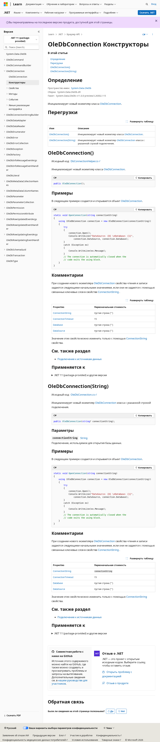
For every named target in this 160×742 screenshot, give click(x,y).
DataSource (59, 330)
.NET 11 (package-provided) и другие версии (80, 375)
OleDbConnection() (60, 67)
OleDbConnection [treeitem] (18, 76)
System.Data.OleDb (81, 88)
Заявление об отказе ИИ (15, 735)
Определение (57, 59)
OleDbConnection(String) (63, 71)
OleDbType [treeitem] (12, 261)
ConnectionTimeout (63, 318)
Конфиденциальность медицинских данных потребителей (34, 739)
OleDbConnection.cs (83, 394)
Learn (51, 34)
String (84, 438)
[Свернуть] (39, 31)
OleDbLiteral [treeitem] (12, 175)
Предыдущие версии (44, 735)
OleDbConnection (110, 103)
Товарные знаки (110, 739)
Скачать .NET (147, 12)
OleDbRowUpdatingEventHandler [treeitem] (22, 242)
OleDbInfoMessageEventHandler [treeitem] (22, 167)
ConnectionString (108, 292)
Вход (153, 3)
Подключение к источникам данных (80, 359)
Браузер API (73, 34)
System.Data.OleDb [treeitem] (16, 53)
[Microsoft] (6, 4)
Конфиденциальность (108, 735)
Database (58, 324)
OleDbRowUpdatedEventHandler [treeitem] (22, 226)
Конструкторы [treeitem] (17, 82)
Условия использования (85, 739)
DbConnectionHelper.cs (84, 161)
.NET (60, 34)
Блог (61, 735)
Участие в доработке (81, 735)
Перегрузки (56, 63)
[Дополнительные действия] (152, 34)
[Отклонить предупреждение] (156, 20)
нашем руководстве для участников (69, 682)
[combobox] (21, 39)
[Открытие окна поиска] (147, 4)
